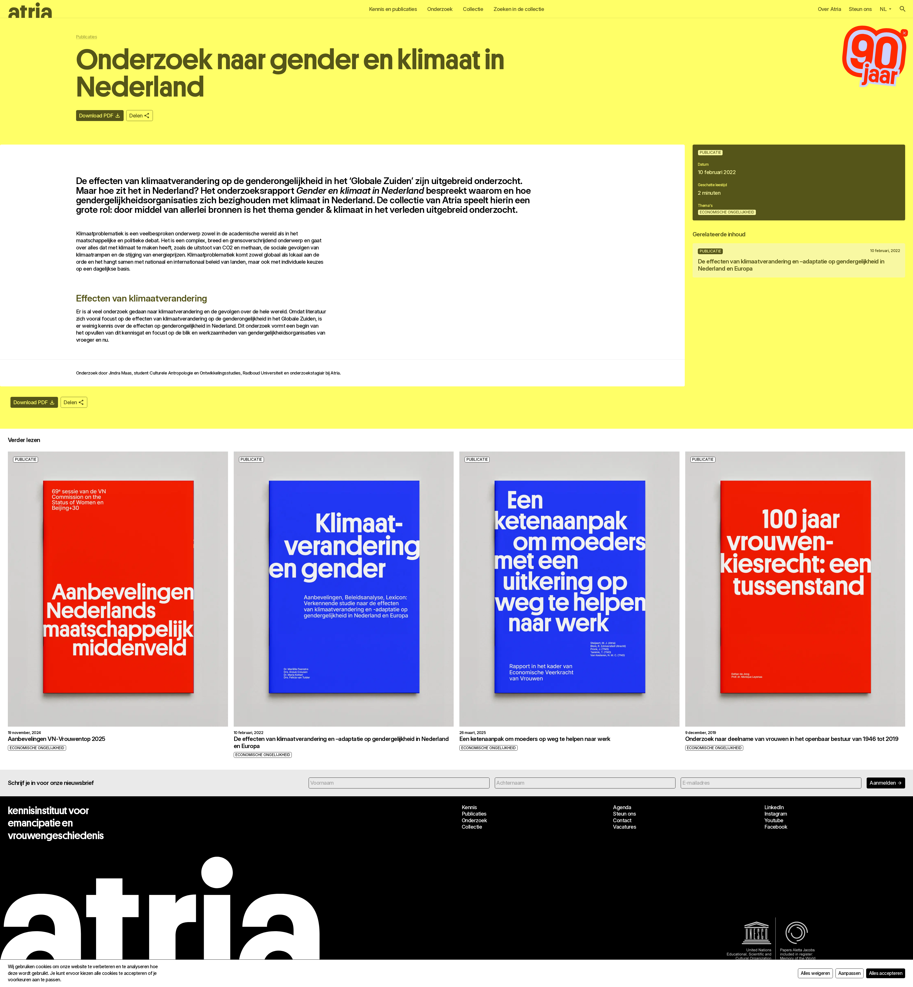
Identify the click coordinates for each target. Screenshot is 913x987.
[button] (902, 9)
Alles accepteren (885, 973)
